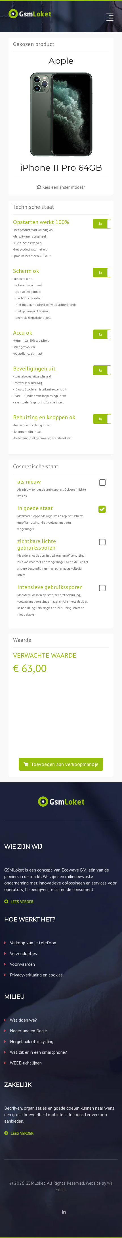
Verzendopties (23, 953)
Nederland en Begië (28, 1030)
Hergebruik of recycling (31, 1041)
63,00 (34, 668)
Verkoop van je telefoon (32, 942)
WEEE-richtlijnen (25, 1063)
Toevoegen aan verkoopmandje (63, 764)
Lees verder (22, 901)
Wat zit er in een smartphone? (38, 1052)
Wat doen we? (23, 1020)
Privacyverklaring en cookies (36, 975)
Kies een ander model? (63, 187)
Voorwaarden (22, 964)
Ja (100, 223)
